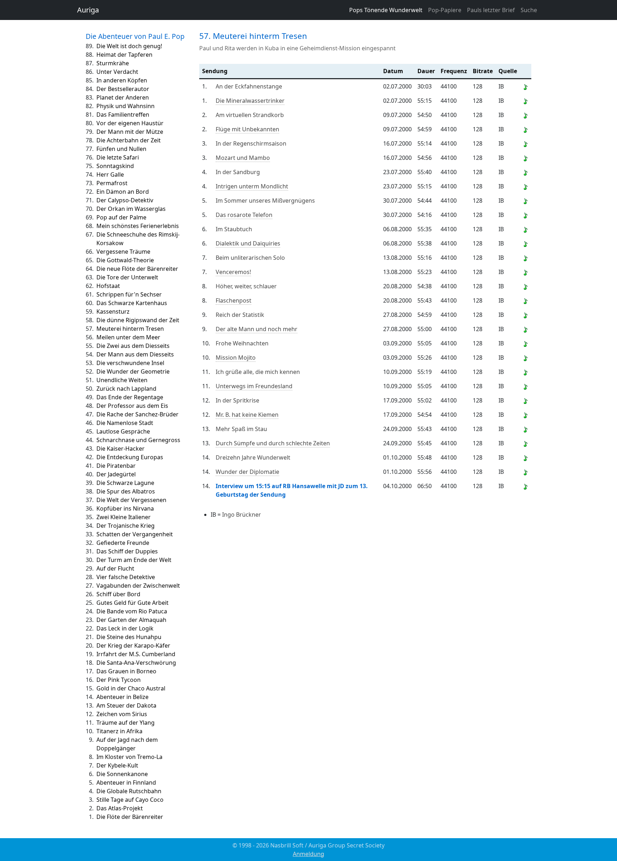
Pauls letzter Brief (491, 10)
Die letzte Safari (117, 157)
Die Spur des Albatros (125, 491)
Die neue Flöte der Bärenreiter (137, 269)
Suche (529, 10)
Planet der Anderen (122, 97)
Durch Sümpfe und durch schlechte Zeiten (273, 443)
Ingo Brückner (241, 514)
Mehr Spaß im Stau (241, 429)
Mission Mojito (236, 357)
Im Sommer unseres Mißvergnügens (265, 200)
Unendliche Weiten (121, 380)
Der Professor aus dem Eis (132, 406)
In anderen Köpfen (121, 80)
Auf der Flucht (115, 568)
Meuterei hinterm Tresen (130, 329)
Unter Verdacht (117, 72)
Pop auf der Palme (121, 217)
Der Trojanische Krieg (125, 526)
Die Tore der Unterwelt (127, 277)
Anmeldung (308, 854)
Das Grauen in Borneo (126, 671)
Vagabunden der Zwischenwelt (138, 585)
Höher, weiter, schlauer (246, 286)
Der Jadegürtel (116, 474)
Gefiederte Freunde (122, 543)
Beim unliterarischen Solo (250, 258)
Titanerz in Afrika (119, 731)
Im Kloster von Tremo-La (129, 757)
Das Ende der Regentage (129, 397)
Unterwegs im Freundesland (254, 386)
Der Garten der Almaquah (131, 620)
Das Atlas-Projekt (119, 808)
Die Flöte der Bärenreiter (129, 817)
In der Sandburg (238, 172)
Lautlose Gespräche (123, 431)
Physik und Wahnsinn (125, 106)
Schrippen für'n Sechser (129, 294)
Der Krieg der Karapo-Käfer (133, 645)
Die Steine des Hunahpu (128, 637)
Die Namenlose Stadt (124, 423)
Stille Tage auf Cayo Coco (130, 800)
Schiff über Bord (118, 594)
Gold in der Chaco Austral (130, 688)
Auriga (88, 10)
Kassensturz (113, 311)
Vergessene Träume (123, 251)
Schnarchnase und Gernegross (138, 440)
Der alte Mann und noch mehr (256, 329)
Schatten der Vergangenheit (134, 534)
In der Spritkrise (237, 400)
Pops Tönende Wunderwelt (385, 10)
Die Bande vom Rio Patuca (131, 611)
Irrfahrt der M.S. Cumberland (135, 654)
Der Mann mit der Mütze (129, 132)
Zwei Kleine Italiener (123, 517)
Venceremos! (233, 272)
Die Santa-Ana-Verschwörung (136, 663)
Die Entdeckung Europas (129, 457)
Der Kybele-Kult (117, 765)
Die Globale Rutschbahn (128, 791)
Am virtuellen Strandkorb (250, 115)
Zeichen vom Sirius (121, 714)
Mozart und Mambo (243, 158)
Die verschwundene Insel (130, 363)
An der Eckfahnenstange (249, 86)
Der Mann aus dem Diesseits (135, 354)
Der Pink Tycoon (118, 680)
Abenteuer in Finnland (126, 782)
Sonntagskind (115, 166)
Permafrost (111, 183)
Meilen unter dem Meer (128, 337)
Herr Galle (110, 174)
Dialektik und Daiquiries (248, 243)
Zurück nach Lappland (126, 388)
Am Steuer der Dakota (126, 705)
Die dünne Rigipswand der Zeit (137, 320)
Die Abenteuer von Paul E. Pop (135, 36)
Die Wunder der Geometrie (133, 371)
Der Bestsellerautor (122, 89)
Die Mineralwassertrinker (250, 101)
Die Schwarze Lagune (125, 483)
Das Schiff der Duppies (127, 551)
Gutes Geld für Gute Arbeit (132, 603)
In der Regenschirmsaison (251, 143)
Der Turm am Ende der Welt (133, 560)
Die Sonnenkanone (122, 774)
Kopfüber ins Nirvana (125, 508)
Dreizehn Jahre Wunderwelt (253, 457)
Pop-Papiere (444, 10)
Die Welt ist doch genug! (129, 46)
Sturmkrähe (112, 63)
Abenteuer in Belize (122, 697)
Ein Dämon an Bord (122, 192)
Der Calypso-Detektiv (124, 200)
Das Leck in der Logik (125, 628)
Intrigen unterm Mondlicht (252, 186)
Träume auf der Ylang (125, 722)
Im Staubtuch (234, 229)
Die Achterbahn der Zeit (128, 140)
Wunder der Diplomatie (247, 472)
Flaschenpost (233, 300)
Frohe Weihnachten (242, 343)
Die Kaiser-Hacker (120, 448)
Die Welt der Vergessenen (131, 500)
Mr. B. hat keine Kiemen (247, 415)
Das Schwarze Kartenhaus (131, 303)
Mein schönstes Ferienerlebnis (137, 226)
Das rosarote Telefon (244, 215)
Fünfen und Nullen (121, 149)
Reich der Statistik (240, 315)
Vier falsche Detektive (125, 577)
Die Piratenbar (116, 466)
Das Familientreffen (122, 114)
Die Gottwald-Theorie (125, 260)
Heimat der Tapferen (124, 55)
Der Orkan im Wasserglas (131, 209)
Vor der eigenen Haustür (130, 123)
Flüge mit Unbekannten (247, 129)
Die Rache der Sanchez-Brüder (137, 414)
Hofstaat (108, 286)
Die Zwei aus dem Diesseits (133, 346)
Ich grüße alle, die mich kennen (258, 372)
